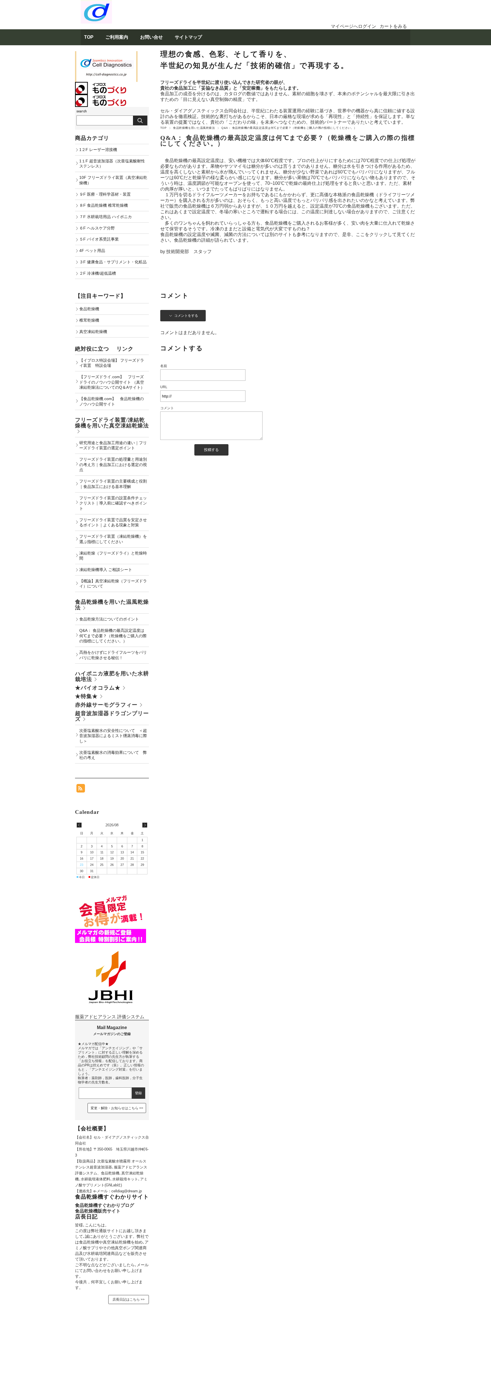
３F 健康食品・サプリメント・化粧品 (113, 262)
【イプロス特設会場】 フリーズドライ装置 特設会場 (111, 363)
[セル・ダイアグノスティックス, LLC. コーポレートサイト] (110, 945)
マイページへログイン (353, 26)
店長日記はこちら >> (129, 1300)
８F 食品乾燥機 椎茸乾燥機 (103, 205)
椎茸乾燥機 (89, 320)
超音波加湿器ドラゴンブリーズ (112, 716)
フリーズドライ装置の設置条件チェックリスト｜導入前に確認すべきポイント (113, 503)
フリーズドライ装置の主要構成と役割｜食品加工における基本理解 (113, 484)
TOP (88, 37)
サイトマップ (188, 37)
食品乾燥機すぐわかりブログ (104, 1205)
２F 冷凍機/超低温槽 (97, 273)
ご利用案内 (116, 37)
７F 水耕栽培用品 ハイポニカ (105, 216)
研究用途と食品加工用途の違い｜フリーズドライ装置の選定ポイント (113, 445)
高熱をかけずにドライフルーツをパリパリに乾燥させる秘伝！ (113, 655)
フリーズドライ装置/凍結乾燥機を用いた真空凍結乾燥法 (112, 423)
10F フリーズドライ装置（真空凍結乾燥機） (113, 180)
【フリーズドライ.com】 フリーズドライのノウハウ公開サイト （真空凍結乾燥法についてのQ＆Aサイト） (112, 382)
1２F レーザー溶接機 (98, 149)
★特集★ (86, 696)
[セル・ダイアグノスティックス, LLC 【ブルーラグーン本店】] (96, 2)
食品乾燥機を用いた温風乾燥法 (194, 127)
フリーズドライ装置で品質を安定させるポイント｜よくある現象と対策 (113, 522)
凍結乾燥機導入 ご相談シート (105, 569)
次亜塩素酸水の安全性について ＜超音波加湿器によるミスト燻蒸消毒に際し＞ (113, 735)
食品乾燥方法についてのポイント (109, 619)
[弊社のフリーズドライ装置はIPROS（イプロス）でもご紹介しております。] (100, 97)
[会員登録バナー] (110, 895)
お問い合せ (151, 37)
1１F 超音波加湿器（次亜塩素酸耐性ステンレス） (112, 164)
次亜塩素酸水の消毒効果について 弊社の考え (113, 755)
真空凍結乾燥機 (93, 331)
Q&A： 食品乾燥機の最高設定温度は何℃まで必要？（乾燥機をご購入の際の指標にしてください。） (287, 140)
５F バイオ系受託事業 (99, 239)
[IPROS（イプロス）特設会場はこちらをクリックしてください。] (100, 84)
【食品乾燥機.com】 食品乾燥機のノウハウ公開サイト (111, 401)
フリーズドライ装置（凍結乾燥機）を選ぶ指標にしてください (113, 539)
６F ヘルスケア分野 (97, 228)
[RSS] (80, 789)
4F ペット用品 (92, 250)
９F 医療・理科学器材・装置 (105, 194)
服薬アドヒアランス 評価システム (109, 1016)
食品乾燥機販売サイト (97, 1211)
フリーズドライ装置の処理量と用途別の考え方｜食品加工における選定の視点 (113, 464)
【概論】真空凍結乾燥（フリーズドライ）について (113, 584)
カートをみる (393, 26)
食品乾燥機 (89, 309)
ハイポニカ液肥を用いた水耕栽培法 (112, 676)
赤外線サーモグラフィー (106, 705)
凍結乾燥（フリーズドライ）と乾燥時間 (113, 556)
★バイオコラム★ (97, 688)
